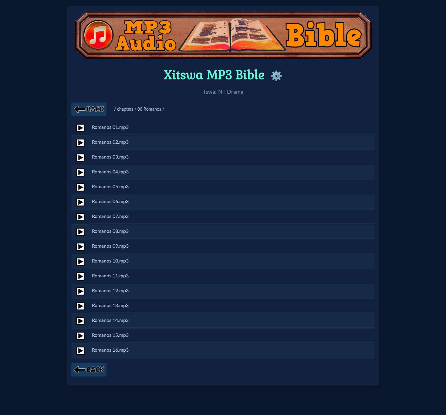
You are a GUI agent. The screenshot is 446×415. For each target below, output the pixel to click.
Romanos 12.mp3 (110, 290)
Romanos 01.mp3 (110, 127)
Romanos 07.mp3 (110, 216)
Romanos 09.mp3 (110, 246)
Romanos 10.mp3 (110, 261)
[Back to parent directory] (88, 109)
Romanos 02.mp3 (110, 142)
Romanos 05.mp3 (110, 186)
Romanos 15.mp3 (110, 335)
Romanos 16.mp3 (110, 350)
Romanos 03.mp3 (110, 157)
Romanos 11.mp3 (110, 275)
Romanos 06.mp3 (110, 201)
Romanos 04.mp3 (110, 171)
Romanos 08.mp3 (110, 231)
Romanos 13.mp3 (110, 305)
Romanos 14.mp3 (110, 320)
